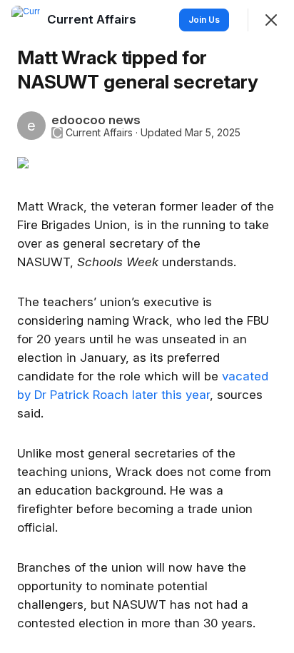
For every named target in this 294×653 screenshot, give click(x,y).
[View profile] (25, 20)
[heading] (93, 19)
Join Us (204, 19)
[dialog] (147, 326)
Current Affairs (99, 132)
